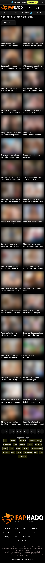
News (16, 529)
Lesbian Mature (36, 449)
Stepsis (22, 445)
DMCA (15, 537)
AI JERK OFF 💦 (25, 13)
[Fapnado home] (22, 524)
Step (41, 453)
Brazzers (35, 529)
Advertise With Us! (21, 541)
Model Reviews (8, 533)
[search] (37, 8)
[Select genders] (30, 8)
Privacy (6, 537)
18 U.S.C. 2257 (26, 537)
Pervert (18, 453)
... (38, 431)
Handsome (7, 445)
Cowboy (12, 441)
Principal (7, 529)
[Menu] (42, 8)
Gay (15, 445)
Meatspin (38, 445)
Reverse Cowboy (35, 441)
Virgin (11, 449)
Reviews (25, 529)
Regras (36, 533)
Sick (35, 453)
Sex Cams (39, 13)
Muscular (22, 441)
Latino (30, 445)
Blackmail (5, 453)
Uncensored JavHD (9, 13)
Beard (5, 449)
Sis (5, 441)
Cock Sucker (28, 453)
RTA (36, 537)
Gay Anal (26, 449)
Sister (18, 449)
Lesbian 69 (22, 456)
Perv (12, 453)
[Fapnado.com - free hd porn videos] (12, 8)
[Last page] (42, 431)
